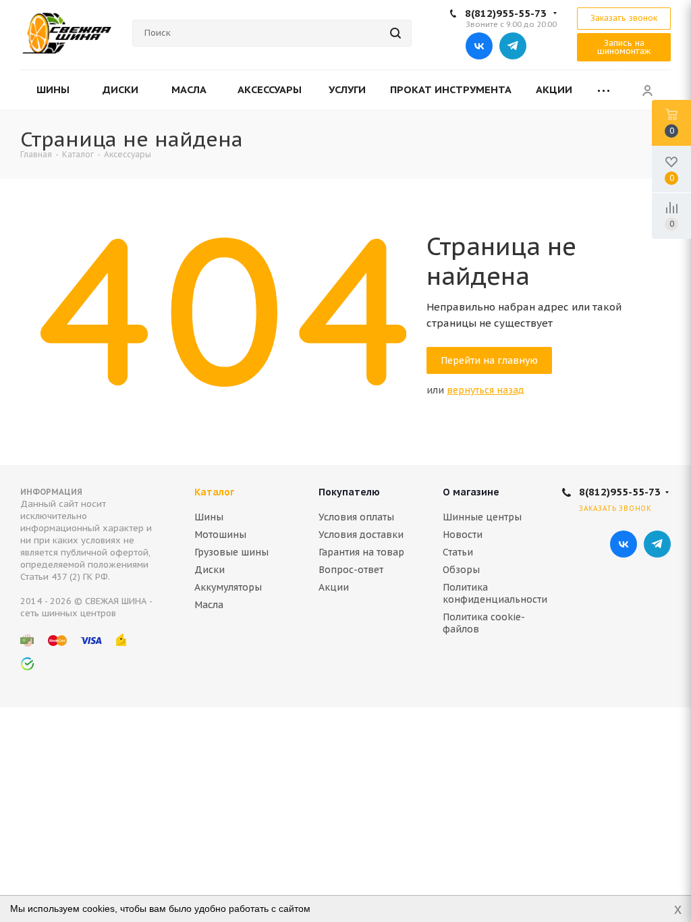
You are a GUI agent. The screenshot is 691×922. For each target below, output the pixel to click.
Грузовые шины (231, 552)
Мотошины (220, 534)
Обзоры (461, 570)
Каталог (214, 492)
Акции (334, 587)
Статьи (458, 552)
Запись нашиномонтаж (624, 47)
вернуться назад (485, 390)
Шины (208, 517)
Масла (208, 605)
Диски (209, 570)
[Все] (603, 90)
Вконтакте (479, 45)
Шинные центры (482, 517)
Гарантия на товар (361, 552)
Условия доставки (361, 534)
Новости (462, 534)
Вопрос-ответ (351, 570)
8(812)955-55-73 (506, 13)
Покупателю (349, 492)
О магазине (471, 492)
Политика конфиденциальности (495, 593)
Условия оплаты (356, 517)
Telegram (512, 45)
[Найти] (395, 33)
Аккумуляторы (228, 587)
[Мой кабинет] (647, 89)
